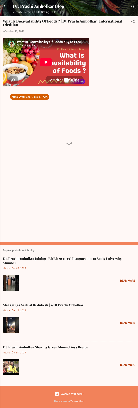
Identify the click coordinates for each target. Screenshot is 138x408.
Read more (127, 280)
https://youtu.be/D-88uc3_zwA (30, 96)
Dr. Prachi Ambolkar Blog (38, 6)
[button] (133, 22)
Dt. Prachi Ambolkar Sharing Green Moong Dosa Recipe (45, 347)
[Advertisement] (69, 211)
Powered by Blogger (71, 394)
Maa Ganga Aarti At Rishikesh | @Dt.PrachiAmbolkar (43, 305)
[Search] (133, 7)
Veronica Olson (77, 401)
